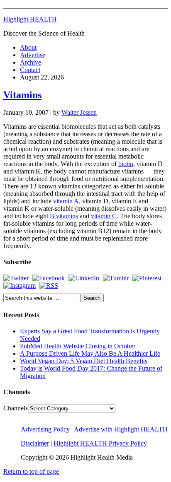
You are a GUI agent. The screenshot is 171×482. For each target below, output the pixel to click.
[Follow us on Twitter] (16, 278)
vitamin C (104, 215)
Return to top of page (31, 471)
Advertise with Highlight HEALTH (121, 429)
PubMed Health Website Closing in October (77, 345)
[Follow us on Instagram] (19, 285)
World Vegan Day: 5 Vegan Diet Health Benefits (83, 360)
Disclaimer (35, 443)
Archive (30, 62)
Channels (15, 408)
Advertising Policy (45, 429)
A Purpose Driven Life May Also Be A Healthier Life (90, 353)
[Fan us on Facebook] (48, 278)
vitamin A (66, 201)
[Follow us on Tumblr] (116, 278)
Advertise (32, 54)
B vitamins (64, 215)
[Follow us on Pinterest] (146, 278)
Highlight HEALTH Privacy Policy (100, 443)
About (28, 47)
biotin (125, 163)
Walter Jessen (79, 112)
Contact (30, 69)
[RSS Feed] (48, 285)
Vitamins (22, 94)
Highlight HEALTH (30, 19)
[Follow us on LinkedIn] (83, 278)
